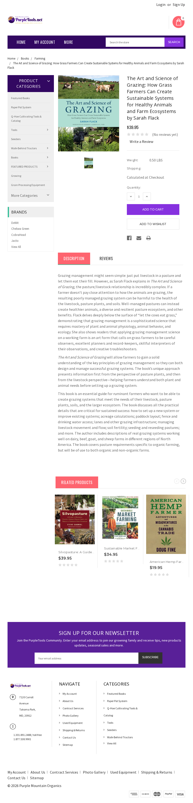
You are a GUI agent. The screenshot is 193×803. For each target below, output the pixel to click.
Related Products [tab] (76, 482)
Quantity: (134, 187)
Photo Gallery (71, 715)
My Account (44, 42)
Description (74, 258)
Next (183, 481)
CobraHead (18, 235)
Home (21, 42)
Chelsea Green (20, 229)
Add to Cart (65, 545)
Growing (16, 176)
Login (160, 4)
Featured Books (20, 98)
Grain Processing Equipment (28, 185)
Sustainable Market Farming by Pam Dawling (139, 548)
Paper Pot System (21, 107)
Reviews (106, 258)
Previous (176, 481)
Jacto (15, 241)
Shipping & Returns (74, 730)
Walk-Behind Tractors (24, 148)
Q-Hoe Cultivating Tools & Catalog (26, 118)
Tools (14, 130)
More (68, 42)
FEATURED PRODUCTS (24, 166)
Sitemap (68, 745)
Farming (40, 58)
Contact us (69, 737)
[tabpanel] (75, 531)
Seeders (15, 139)
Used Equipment (73, 723)
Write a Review (141, 141)
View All (16, 247)
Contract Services (73, 708)
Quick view (58, 545)
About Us (68, 701)
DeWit (15, 223)
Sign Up (179, 4)
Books (25, 58)
